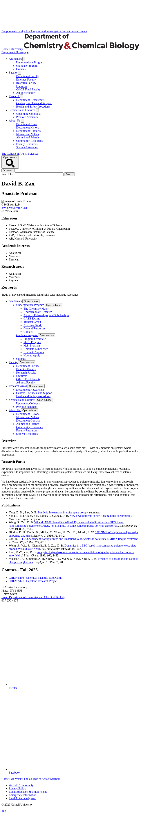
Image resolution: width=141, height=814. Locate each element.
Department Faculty (27, 76)
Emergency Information (22, 795)
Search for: (8, 174)
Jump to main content (74, 31)
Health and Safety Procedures (33, 106)
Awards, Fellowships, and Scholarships (46, 315)
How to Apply (32, 355)
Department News (26, 124)
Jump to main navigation (16, 31)
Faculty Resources (26, 144)
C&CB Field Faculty (28, 89)
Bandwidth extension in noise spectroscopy (63, 512)
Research (14, 96)
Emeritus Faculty (26, 79)
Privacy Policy (17, 788)
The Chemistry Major (36, 308)
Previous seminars (26, 406)
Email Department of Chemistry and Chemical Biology (33, 597)
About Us (15, 120)
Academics (15, 58)
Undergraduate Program (30, 62)
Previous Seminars (27, 117)
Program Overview (35, 338)
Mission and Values (27, 134)
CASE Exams (32, 318)
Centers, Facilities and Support (34, 103)
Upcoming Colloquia (28, 113)
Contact (28, 331)
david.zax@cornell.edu (14, 207)
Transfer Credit (32, 321)
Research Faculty (26, 82)
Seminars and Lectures (22, 110)
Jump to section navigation (46, 31)
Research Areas (18, 386)
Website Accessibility (21, 785)
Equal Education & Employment (28, 791)
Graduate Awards (34, 352)
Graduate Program (26, 65)
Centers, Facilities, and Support (34, 392)
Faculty (13, 72)
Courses (21, 69)
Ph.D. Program (32, 342)
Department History (27, 127)
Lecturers (21, 86)
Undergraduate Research (38, 311)
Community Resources (29, 140)
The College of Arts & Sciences (19, 153)
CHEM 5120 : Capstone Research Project (33, 581)
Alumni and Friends (27, 137)
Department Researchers (30, 99)
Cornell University (12, 49)
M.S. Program (32, 345)
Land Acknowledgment (22, 798)
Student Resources (27, 147)
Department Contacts (28, 130)
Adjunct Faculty (25, 92)
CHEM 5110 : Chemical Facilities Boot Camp (35, 577)
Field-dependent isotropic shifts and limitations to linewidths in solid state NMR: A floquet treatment (80, 538)
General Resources (34, 328)
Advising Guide (33, 325)
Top (3, 810)
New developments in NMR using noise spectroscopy (101, 515)
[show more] (23, 59)
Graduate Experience (36, 348)
